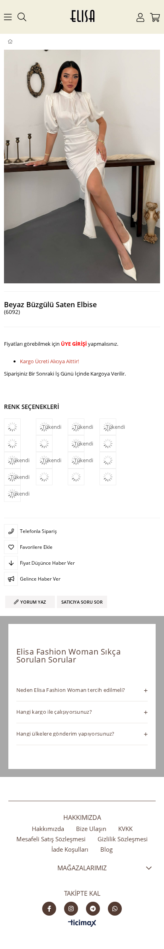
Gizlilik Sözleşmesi (123, 839)
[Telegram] (93, 909)
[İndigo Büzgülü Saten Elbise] (84, 477)
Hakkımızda (48, 829)
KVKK (125, 829)
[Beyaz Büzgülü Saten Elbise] (115, 443)
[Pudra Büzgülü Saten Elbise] (52, 443)
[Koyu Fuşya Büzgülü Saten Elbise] (20, 443)
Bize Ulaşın (91, 829)
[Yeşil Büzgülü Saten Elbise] (20, 426)
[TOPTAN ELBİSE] (23, 42)
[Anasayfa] (16, 42)
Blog (106, 849)
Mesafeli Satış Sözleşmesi (51, 839)
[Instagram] (71, 909)
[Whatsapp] (115, 909)
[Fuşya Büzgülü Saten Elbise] (115, 460)
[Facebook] (49, 909)
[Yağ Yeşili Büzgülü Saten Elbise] (115, 477)
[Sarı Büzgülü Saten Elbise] (52, 477)
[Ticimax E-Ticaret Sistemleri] (82, 924)
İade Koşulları (69, 849)
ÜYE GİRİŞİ (74, 343)
